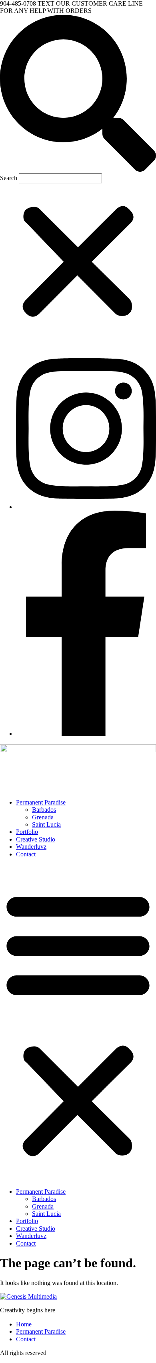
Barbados (44, 809)
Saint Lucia (46, 824)
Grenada (43, 817)
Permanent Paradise (41, 802)
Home (24, 1324)
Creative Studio (35, 839)
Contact (26, 854)
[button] (78, 94)
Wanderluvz (31, 846)
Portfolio (27, 831)
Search (8, 177)
